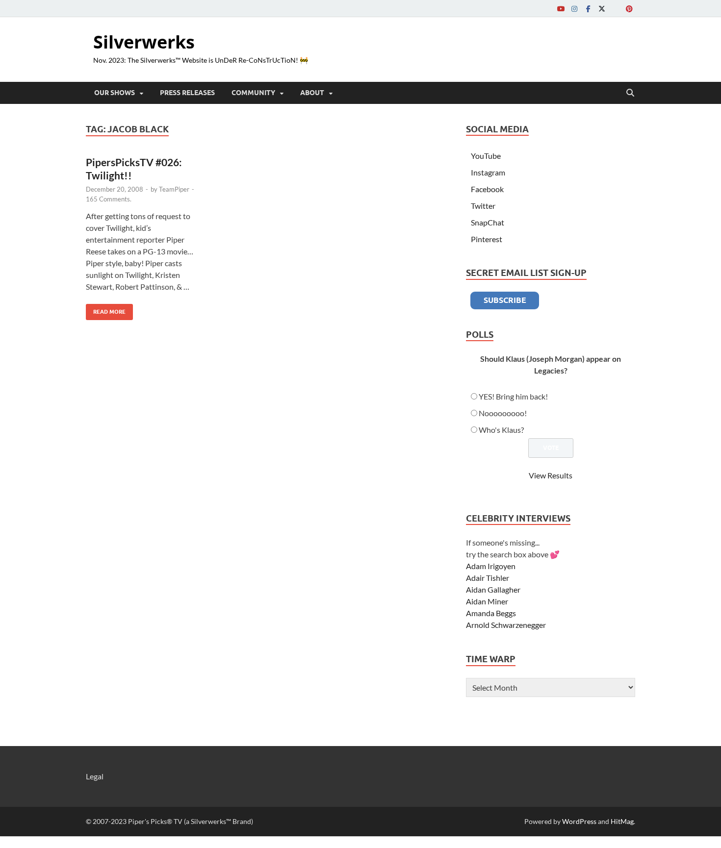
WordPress (579, 821)
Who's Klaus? (501, 429)
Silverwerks (144, 42)
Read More (106, 309)
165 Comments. (108, 199)
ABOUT (312, 93)
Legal (94, 776)
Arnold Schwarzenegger (506, 624)
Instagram (488, 172)
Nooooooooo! (503, 413)
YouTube (486, 155)
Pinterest (486, 239)
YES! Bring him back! (513, 396)
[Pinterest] (629, 8)
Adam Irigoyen (490, 566)
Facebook (487, 189)
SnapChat (487, 222)
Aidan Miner (487, 601)
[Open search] (630, 93)
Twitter (483, 205)
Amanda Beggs (491, 613)
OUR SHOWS (114, 93)
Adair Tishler (487, 577)
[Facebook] (588, 8)
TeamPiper (174, 189)
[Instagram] (574, 8)
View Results (550, 475)
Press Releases (187, 93)
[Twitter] (602, 8)
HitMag (622, 821)
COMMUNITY (253, 93)
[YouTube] (560, 8)
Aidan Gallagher (493, 589)
